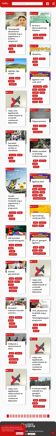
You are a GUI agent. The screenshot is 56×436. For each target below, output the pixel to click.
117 (45, 416)
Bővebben (18, 431)
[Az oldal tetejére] (53, 433)
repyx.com (31, 434)
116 (41, 416)
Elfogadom (19, 433)
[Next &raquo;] (48, 416)
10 (33, 416)
